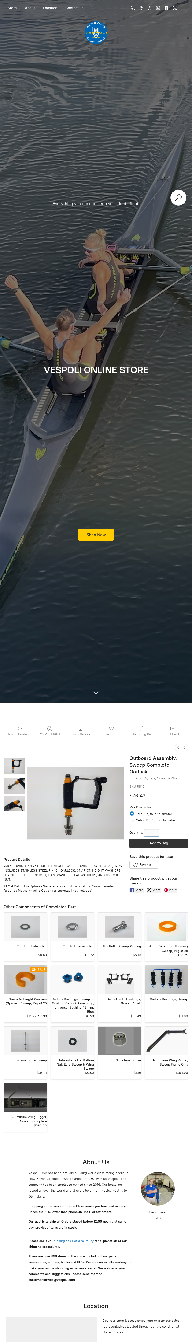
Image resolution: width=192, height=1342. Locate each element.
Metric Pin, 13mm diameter (155, 820)
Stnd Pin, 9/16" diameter (154, 814)
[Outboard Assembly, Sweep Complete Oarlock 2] (14, 803)
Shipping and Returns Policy (72, 1241)
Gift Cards (173, 734)
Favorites (111, 734)
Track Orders (80, 734)
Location (50, 8)
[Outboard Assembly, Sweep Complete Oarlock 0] (14, 765)
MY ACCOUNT (50, 734)
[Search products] (178, 197)
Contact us (74, 8)
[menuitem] (178, 747)
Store (12, 8)
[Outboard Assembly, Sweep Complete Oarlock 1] (14, 786)
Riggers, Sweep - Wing (161, 778)
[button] (143, 865)
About (30, 8)
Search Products (19, 734)
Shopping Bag (142, 734)
